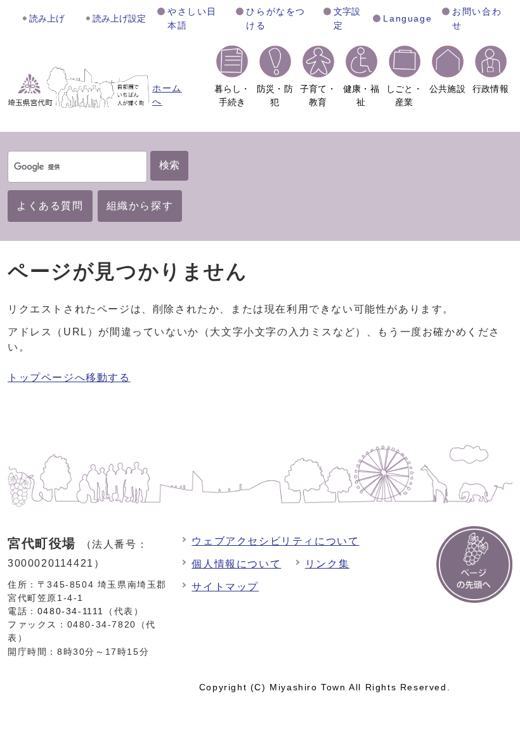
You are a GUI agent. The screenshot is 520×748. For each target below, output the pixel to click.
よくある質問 (50, 205)
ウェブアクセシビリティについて (275, 541)
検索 (169, 165)
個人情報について (236, 563)
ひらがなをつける (276, 18)
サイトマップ (225, 586)
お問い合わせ (477, 18)
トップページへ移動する (69, 377)
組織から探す (140, 205)
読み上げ (47, 18)
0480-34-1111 (70, 611)
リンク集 (327, 563)
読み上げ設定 (119, 18)
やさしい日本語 (192, 18)
